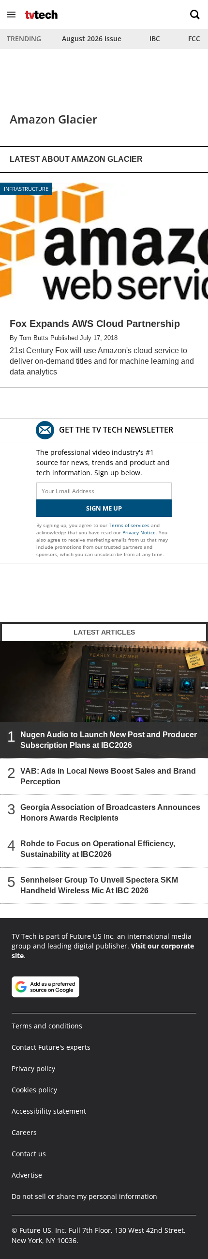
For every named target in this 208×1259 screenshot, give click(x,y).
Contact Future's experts (51, 1047)
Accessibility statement (49, 1111)
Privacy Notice (139, 532)
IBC (154, 38)
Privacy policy (33, 1068)
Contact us (29, 1153)
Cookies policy (34, 1089)
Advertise (27, 1175)
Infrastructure (26, 188)
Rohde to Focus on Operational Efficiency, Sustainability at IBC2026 (97, 848)
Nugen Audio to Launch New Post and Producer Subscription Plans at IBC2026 (108, 739)
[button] (11, 14)
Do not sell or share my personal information (84, 1196)
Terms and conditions (47, 1025)
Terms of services (130, 525)
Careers (24, 1132)
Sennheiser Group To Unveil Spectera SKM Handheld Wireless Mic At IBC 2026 (99, 884)
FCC (194, 38)
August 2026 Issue (91, 38)
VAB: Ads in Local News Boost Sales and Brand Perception (108, 775)
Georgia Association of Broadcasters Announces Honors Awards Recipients (110, 812)
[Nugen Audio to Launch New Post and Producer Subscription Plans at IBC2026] (104, 699)
